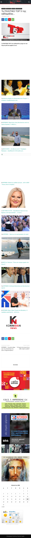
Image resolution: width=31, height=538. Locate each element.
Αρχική (2, 6)
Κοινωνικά (8, 6)
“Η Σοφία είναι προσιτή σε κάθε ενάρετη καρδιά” (23, 348)
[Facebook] (2, 19)
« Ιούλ (2, 506)
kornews (15, 364)
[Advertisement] (15, 63)
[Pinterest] (9, 19)
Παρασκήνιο (8, 8)
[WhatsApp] (12, 19)
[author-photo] (15, 362)
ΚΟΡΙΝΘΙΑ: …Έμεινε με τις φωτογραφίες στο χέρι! (15, 234)
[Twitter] (6, 19)
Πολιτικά (13, 8)
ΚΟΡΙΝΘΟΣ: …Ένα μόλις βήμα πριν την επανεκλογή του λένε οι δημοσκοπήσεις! (8, 349)
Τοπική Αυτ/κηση (19, 8)
